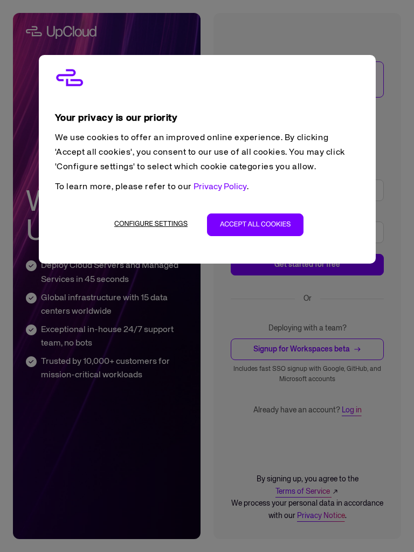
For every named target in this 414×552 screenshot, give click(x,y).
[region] (207, 159)
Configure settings (151, 223)
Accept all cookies (255, 224)
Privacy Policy (220, 187)
